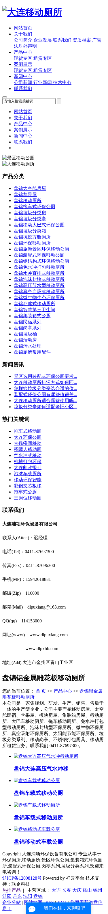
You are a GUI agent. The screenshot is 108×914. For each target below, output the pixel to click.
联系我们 (62, 40)
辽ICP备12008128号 (22, 878)
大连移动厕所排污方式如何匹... (45, 382)
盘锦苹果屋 (25, 194)
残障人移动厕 (27, 449)
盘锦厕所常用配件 (32, 352)
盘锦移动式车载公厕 (38, 842)
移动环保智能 (27, 479)
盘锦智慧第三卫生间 (34, 309)
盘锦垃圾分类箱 (30, 230)
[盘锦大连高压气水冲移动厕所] (46, 756)
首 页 (41, 691)
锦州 (97, 890)
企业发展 (42, 40)
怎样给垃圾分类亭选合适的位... (45, 388)
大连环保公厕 (27, 437)
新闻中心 (23, 76)
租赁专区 (42, 58)
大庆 (77, 890)
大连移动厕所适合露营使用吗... (45, 400)
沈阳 (27, 896)
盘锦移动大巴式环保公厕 (39, 224)
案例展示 (23, 64)
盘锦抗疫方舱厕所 (32, 236)
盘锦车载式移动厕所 (38, 817)
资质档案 (82, 40)
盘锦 (38, 896)
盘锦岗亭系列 (27, 327)
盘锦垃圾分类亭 (30, 218)
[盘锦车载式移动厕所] (37, 805)
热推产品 (11, 890)
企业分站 (11, 902)
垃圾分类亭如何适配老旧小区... (45, 406)
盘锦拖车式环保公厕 (34, 206)
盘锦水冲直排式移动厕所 (39, 273)
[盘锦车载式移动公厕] (37, 780)
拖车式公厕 (25, 491)
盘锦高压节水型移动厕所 (39, 285)
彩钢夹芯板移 (27, 485)
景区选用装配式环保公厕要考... (45, 376)
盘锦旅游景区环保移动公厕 (41, 249)
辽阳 (7, 896)
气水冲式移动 (27, 455)
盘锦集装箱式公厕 (32, 315)
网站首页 (23, 27)
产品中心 (23, 52)
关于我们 (23, 33)
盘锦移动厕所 (27, 200)
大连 (56, 890)
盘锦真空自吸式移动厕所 (39, 291)
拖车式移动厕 (27, 431)
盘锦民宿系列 (27, 321)
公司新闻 (23, 82)
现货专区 (23, 58)
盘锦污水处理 (27, 346)
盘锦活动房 (25, 339)
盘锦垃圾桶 (25, 333)
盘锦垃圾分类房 (30, 212)
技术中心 (62, 82)
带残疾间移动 (27, 443)
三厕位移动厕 (27, 497)
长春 (66, 890)
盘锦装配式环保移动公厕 (39, 255)
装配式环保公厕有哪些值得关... (45, 394)
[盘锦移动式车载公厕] (37, 829)
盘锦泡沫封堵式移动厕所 (39, 279)
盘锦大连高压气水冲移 (41, 769)
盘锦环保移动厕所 (32, 242)
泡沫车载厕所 (27, 473)
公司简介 (23, 40)
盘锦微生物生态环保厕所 (39, 297)
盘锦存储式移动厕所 (34, 303)
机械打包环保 (27, 461)
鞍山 (87, 890)
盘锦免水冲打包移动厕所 (39, 267)
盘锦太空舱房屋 (30, 188)
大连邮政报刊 (27, 467)
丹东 (17, 896)
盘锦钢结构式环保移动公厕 (41, 261)
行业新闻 (43, 82)
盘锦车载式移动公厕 (38, 793)
